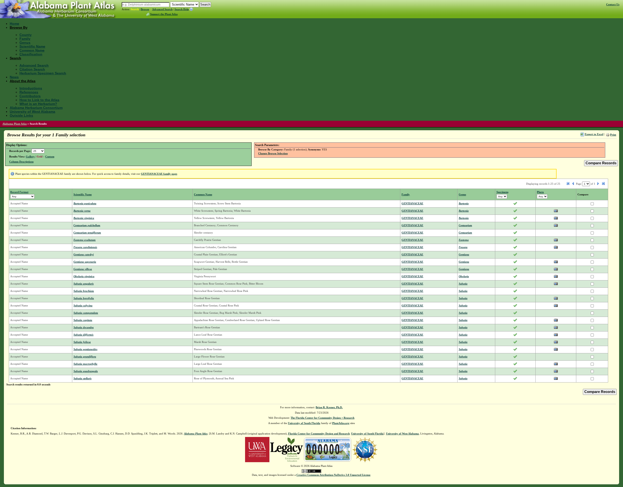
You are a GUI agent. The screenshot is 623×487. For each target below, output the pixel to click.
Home (14, 24)
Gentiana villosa (82, 269)
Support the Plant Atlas (164, 14)
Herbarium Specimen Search (42, 73)
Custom (49, 156)
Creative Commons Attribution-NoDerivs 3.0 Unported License (333, 474)
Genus (24, 42)
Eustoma (464, 239)
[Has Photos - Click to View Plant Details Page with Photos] (556, 211)
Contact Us (612, 4)
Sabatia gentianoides (85, 349)
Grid (39, 156)
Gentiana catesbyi (83, 254)
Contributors (30, 96)
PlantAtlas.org (340, 423)
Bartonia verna (82, 210)
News (14, 77)
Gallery (30, 156)
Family (24, 39)
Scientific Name (32, 46)
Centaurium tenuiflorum (87, 232)
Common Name (32, 50)
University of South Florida (304, 423)
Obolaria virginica (83, 276)
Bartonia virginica (83, 218)
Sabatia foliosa (82, 341)
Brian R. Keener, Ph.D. (329, 407)
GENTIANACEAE (412, 203)
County (25, 35)
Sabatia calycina (82, 305)
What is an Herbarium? (38, 104)
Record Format (19, 192)
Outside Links (21, 115)
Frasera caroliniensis (85, 247)
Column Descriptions (21, 161)
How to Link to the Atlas (39, 100)
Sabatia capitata (82, 320)
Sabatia (463, 283)
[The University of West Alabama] (257, 449)
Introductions (30, 88)
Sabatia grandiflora (84, 356)
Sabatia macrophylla (85, 363)
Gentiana (464, 254)
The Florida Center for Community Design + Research (322, 417)
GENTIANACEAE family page (159, 173)
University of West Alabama (32, 111)
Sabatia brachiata (83, 290)
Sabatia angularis (83, 283)
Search (135, 9)
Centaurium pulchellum (86, 225)
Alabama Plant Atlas (14, 123)
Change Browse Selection (273, 153)
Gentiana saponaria (84, 261)
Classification (30, 54)
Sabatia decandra (83, 327)
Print (613, 134)
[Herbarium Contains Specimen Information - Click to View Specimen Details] (515, 204)
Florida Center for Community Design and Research (319, 433)
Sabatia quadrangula (85, 371)
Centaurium (465, 225)
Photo (540, 192)
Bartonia (464, 203)
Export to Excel (594, 134)
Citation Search (32, 69)
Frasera (463, 247)
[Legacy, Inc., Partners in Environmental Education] (286, 449)
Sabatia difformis (83, 334)
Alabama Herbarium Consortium (36, 108)
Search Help (181, 9)
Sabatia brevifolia (83, 298)
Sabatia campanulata (85, 312)
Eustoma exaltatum (84, 239)
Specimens (502, 192)
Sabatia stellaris (82, 378)
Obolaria (464, 276)
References (28, 92)
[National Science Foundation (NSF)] (365, 449)
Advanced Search (162, 9)
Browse (145, 9)
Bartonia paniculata (84, 203)
